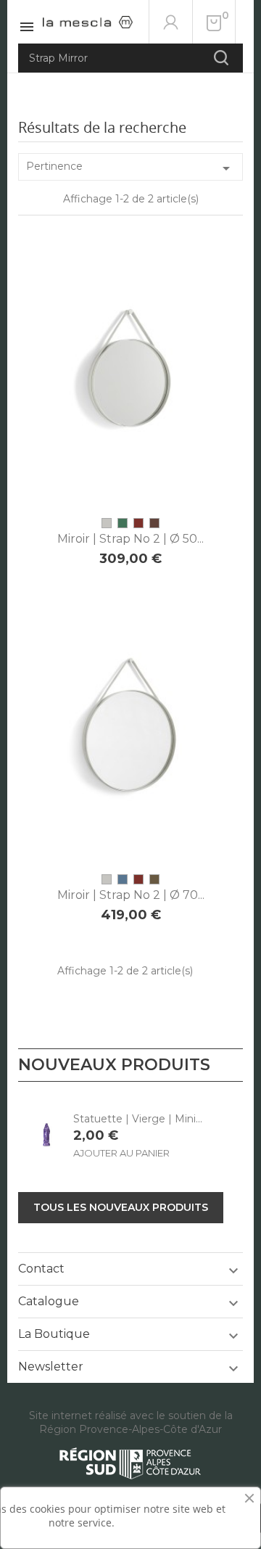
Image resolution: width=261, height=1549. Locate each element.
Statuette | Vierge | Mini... (137, 1118)
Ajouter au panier (130, 471)
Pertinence (130, 168)
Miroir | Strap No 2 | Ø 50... (130, 539)
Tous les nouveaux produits (120, 1207)
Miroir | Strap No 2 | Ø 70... (130, 895)
